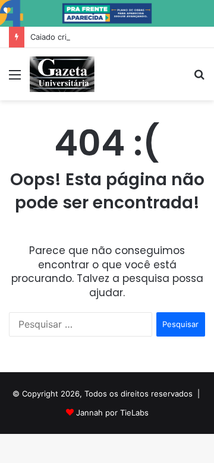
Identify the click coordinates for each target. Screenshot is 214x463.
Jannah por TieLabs (112, 412)
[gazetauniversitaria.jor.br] (62, 74)
